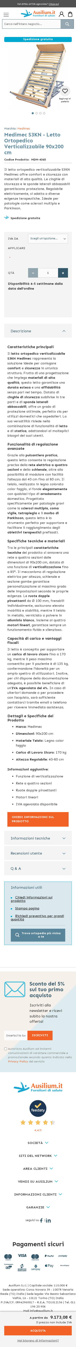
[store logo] (38, 13)
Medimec (23, 128)
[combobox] (38, 24)
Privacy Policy (18, 1061)
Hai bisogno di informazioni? (38, 1340)
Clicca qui (54, 4)
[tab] (38, 331)
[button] (32, 113)
